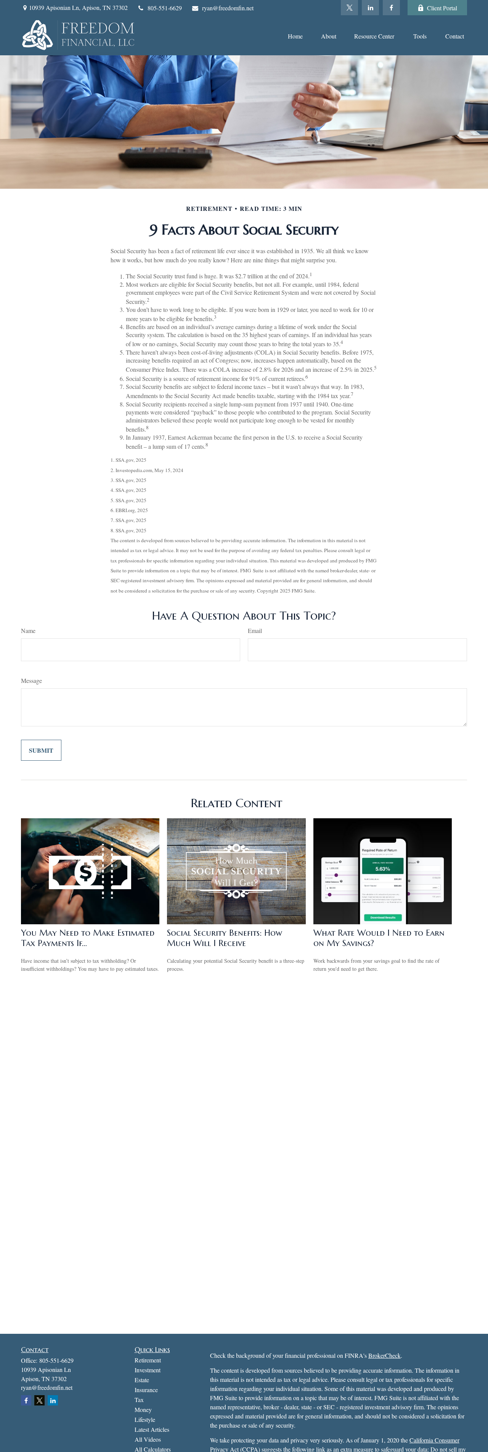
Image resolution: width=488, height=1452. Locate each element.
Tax (139, 1400)
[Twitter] (349, 7)
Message (31, 680)
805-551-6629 (165, 8)
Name (28, 630)
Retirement (148, 1360)
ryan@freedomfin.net (228, 8)
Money (143, 1409)
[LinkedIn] (370, 7)
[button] (295, 35)
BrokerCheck (384, 1355)
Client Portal (442, 8)
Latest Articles (152, 1429)
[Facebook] (391, 7)
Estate (142, 1380)
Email (255, 630)
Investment (148, 1370)
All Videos (148, 1439)
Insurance (146, 1390)
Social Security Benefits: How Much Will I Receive (224, 938)
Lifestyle (145, 1419)
